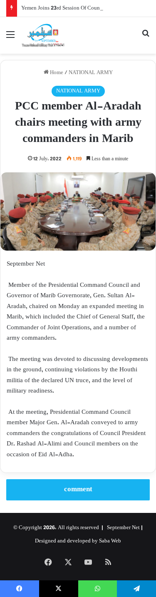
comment (78, 489)
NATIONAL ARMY (91, 72)
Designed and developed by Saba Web (78, 541)
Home (56, 72)
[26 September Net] (43, 35)
